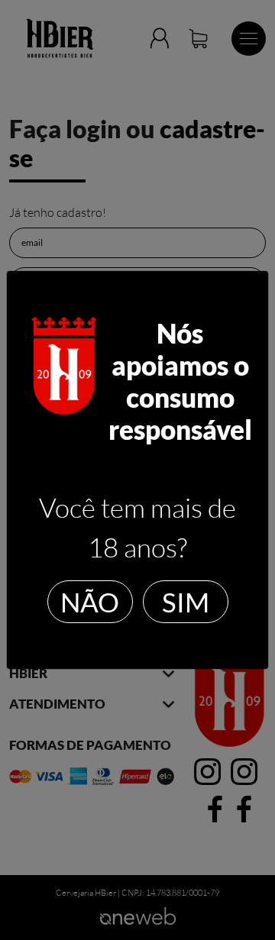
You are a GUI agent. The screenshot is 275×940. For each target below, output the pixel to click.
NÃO (89, 602)
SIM (185, 602)
